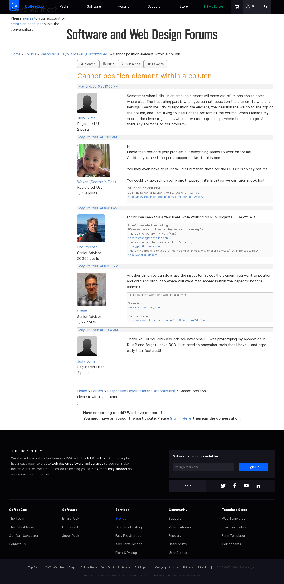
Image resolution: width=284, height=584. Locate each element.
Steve (82, 311)
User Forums (178, 544)
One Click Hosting (128, 527)
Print (110, 64)
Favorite (157, 64)
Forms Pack (70, 527)
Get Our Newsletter (23, 535)
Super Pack (70, 535)
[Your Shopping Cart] (237, 7)
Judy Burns (86, 118)
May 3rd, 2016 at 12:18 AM (98, 137)
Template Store (234, 509)
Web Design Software (115, 567)
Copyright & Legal (167, 567)
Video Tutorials (180, 527)
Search (89, 64)
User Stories (178, 553)
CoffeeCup (18, 509)
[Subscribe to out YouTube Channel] (246, 486)
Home (15, 54)
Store (183, 6)
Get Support (142, 567)
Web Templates (233, 518)
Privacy (188, 567)
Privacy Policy (157, 575)
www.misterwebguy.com (144, 307)
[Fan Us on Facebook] (234, 486)
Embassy (175, 535)
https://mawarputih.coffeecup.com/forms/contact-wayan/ (165, 196)
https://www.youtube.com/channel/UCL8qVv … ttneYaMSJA (166, 320)
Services (122, 509)
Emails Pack (70, 518)
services (97, 463)
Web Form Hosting (128, 544)
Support (154, 6)
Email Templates (234, 527)
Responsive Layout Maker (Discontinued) (75, 54)
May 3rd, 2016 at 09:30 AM (98, 266)
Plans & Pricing (126, 553)
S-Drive (120, 518)
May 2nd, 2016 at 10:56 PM (98, 86)
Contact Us (17, 544)
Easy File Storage (128, 535)
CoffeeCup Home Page (60, 567)
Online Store (88, 567)
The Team (16, 518)
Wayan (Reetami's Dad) (96, 182)
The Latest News (21, 527)
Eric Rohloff (87, 247)
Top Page (34, 567)
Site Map (203, 567)
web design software (67, 463)
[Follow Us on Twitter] (223, 486)
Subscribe (132, 64)
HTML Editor (213, 6)
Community (178, 509)
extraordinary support (111, 469)
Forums (30, 54)
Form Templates (234, 535)
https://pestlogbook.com (144, 246)
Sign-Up (254, 467)
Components (231, 544)
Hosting (124, 6)
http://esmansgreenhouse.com (148, 238)
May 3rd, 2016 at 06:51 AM (98, 208)
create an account (26, 24)
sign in (28, 18)
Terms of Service (182, 575)
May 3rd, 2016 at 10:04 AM (98, 330)
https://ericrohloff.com (142, 255)
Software (94, 6)
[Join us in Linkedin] (257, 486)
